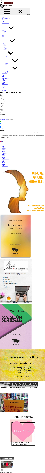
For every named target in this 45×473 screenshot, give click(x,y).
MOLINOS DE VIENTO (5, 23)
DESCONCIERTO (4, 85)
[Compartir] (22, 127)
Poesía (4, 32)
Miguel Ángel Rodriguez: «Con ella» (5, 128)
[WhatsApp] (22, 121)
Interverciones (5, 48)
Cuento (5, 33)
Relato (4, 34)
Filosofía (3, 36)
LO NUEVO (3, 82)
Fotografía (5, 45)
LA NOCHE (3, 164)
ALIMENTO (3, 148)
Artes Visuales (4, 43)
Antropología (7, 72)
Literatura (3, 30)
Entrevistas (3, 74)
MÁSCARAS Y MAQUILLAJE (6, 81)
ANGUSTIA (3, 80)
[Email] (22, 125)
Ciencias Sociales (6, 63)
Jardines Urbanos (4, 73)
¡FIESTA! (3, 162)
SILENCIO (3, 19)
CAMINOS (3, 79)
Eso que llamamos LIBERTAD (6, 18)
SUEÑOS (3, 88)
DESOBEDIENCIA (5, 84)
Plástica (5, 46)
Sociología (6, 70)
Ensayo (5, 31)
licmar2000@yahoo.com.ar (4, 119)
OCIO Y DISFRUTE (5, 156)
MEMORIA (3, 83)
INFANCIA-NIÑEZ (5, 166)
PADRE (3, 21)
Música (8, 71)
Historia (6, 64)
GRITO (3, 17)
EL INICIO (3, 145)
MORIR (3, 146)
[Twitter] (22, 124)
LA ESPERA (4, 20)
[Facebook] (22, 123)
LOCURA (3, 22)
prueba (5, 90)
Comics (5, 49)
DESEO (3, 147)
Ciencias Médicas (6, 56)
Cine (4, 44)
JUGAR (3, 87)
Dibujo (4, 47)
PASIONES (3, 86)
